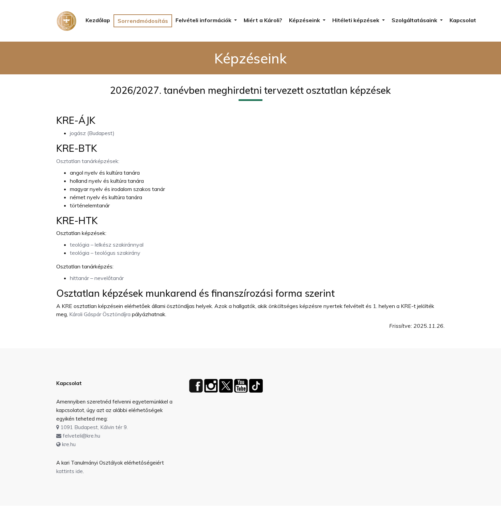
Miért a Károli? (263, 20)
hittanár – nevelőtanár (97, 278)
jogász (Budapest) (92, 133)
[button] (206, 20)
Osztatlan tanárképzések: (87, 161)
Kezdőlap (98, 20)
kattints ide (69, 471)
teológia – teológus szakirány (105, 252)
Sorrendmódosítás (143, 20)
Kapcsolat (463, 20)
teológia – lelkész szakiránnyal (106, 244)
